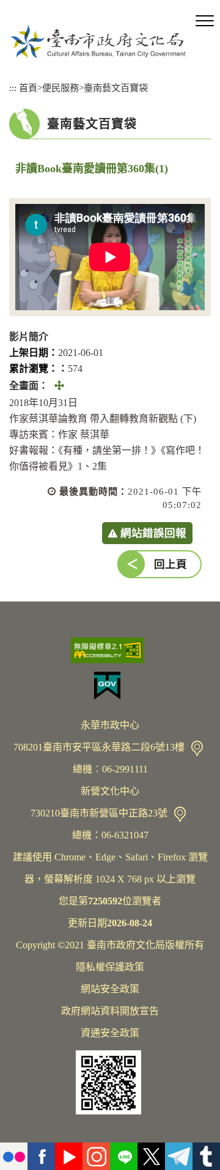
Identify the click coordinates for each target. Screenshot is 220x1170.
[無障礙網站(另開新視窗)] (110, 650)
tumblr (206, 1156)
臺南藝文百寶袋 (116, 87)
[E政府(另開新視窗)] (110, 686)
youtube (68, 1156)
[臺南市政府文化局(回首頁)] (98, 41)
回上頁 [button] (170, 564)
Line (124, 1156)
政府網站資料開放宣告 (110, 1011)
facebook (41, 1156)
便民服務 (60, 87)
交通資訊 (197, 748)
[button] (205, 21)
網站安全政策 (110, 989)
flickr (14, 1156)
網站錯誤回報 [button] (153, 533)
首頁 (28, 87)
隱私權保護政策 (110, 967)
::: (12, 87)
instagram (96, 1156)
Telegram (179, 1156)
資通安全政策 (110, 1033)
